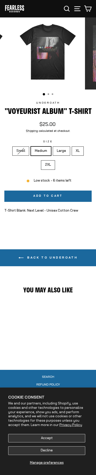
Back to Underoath (52, 257)
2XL (48, 164)
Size (47, 141)
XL (78, 151)
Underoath (48, 103)
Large (61, 151)
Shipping (32, 131)
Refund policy (48, 384)
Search (48, 377)
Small (22, 151)
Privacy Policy (70, 425)
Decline (47, 450)
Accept (47, 438)
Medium (41, 151)
